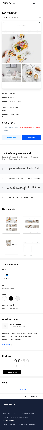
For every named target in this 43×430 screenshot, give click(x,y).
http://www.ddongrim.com (17, 326)
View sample (11, 138)
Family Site (7, 404)
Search (33, 3)
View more (22, 390)
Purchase (31, 138)
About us (6, 414)
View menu (39, 3)
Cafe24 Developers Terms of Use (16, 417)
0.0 (5, 17)
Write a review (12, 372)
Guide (13, 305)
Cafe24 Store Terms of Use (23, 414)
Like (40, 17)
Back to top (30, 396)
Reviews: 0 (14, 17)
